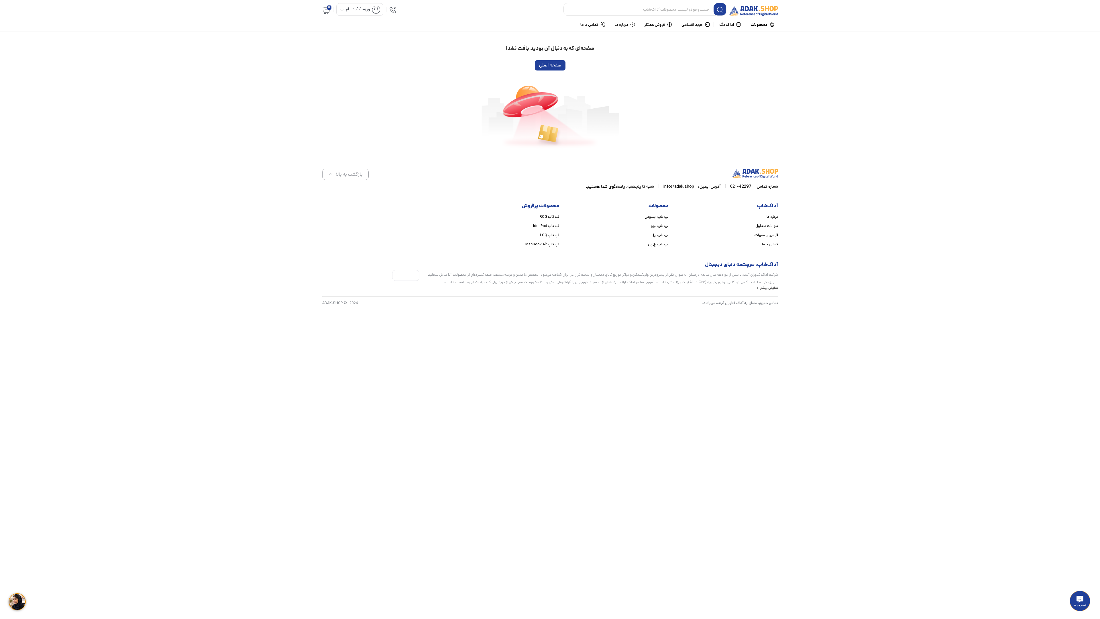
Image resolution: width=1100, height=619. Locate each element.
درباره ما (772, 217)
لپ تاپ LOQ (549, 235)
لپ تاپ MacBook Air (542, 244)
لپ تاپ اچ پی (658, 244)
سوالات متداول (766, 226)
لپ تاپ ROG (549, 217)
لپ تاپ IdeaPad (546, 226)
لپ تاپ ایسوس (657, 217)
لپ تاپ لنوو (660, 226)
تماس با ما (770, 244)
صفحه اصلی (550, 65)
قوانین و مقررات (766, 235)
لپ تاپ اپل (660, 235)
